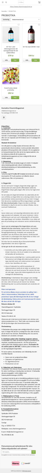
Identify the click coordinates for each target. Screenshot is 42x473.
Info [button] (6, 60)
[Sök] (6, 2)
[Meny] (2, 2)
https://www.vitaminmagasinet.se (21, 7)
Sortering (6, 19)
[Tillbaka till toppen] (38, 469)
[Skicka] (33, 452)
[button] (15, 60)
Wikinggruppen (26, 471)
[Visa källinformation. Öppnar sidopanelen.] (2, 210)
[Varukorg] (39, 2)
